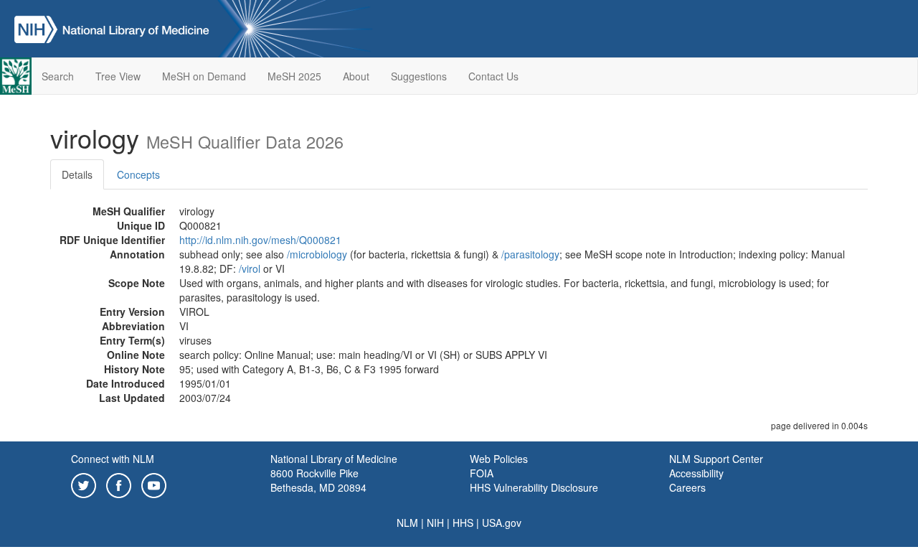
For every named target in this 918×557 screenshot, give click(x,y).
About (356, 76)
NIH (435, 522)
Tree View (118, 76)
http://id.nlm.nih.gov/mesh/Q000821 (260, 240)
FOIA (481, 473)
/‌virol (249, 268)
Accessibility (696, 473)
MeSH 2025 (294, 76)
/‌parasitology (530, 254)
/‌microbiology (317, 254)
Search (58, 76)
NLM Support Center (716, 458)
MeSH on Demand (204, 76)
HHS (463, 522)
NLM (407, 522)
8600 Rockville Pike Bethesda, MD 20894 (318, 480)
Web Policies (499, 458)
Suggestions (419, 76)
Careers (687, 487)
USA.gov (501, 522)
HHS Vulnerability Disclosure (534, 487)
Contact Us (493, 76)
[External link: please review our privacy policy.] (83, 484)
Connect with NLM (112, 458)
